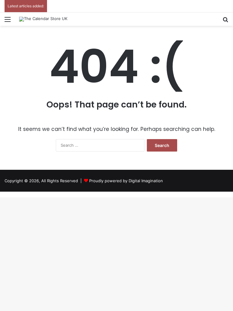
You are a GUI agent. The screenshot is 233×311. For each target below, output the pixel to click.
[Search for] (225, 21)
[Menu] (8, 21)
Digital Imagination (146, 180)
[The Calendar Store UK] (43, 19)
